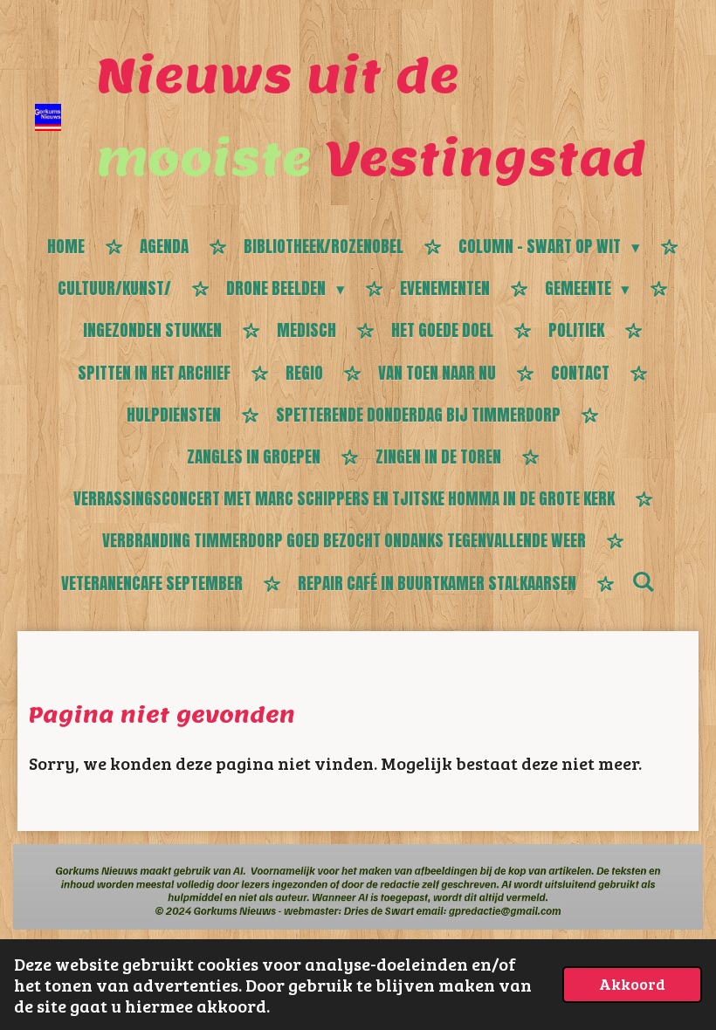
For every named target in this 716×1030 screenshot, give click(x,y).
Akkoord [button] (632, 983)
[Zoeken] (643, 581)
